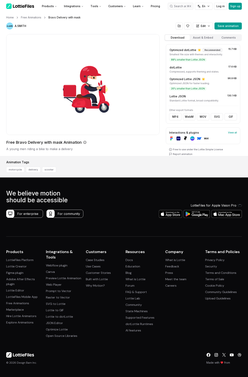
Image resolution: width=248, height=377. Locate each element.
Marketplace (15, 310)
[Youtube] (231, 355)
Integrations (72, 6)
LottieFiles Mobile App (22, 297)
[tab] (177, 37)
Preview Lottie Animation (63, 278)
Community (134, 305)
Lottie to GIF (55, 310)
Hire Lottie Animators (21, 316)
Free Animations (17, 303)
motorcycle (15, 169)
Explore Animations (20, 322)
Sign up (235, 6)
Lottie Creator (16, 266)
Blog (129, 273)
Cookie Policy (214, 286)
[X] (224, 355)
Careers (171, 286)
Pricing (155, 6)
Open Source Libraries (61, 336)
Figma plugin (14, 273)
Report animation (182, 154)
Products (48, 6)
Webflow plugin (56, 265)
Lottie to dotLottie (59, 317)
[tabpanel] (203, 99)
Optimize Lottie (57, 329)
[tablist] (203, 37)
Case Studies (95, 260)
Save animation (228, 26)
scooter (49, 169)
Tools (94, 6)
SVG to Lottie (55, 304)
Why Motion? (95, 286)
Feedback (172, 266)
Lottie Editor (15, 290)
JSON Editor (54, 323)
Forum (130, 286)
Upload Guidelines (218, 298)
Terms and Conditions (220, 273)
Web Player (54, 285)
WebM (189, 116)
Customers (115, 6)
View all (232, 132)
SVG (217, 116)
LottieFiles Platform (20, 260)
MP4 (175, 116)
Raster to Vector (58, 297)
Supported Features (140, 318)
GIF (231, 116)
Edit (203, 26)
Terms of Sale (214, 279)
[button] (9, 25)
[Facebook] (208, 355)
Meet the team (175, 279)
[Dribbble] (239, 355)
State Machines (137, 311)
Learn (137, 6)
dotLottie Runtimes (139, 324)
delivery (33, 169)
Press (169, 273)
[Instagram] (216, 355)
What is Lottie (136, 279)
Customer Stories (98, 273)
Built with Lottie (97, 279)
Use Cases (93, 266)
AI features (133, 330)
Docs (129, 260)
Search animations (183, 6)
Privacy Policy (215, 260)
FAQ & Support (136, 292)
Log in (220, 6)
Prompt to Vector (58, 291)
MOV (203, 116)
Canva (50, 272)
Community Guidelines (221, 292)
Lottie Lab (133, 298)
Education (133, 266)
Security (211, 266)
